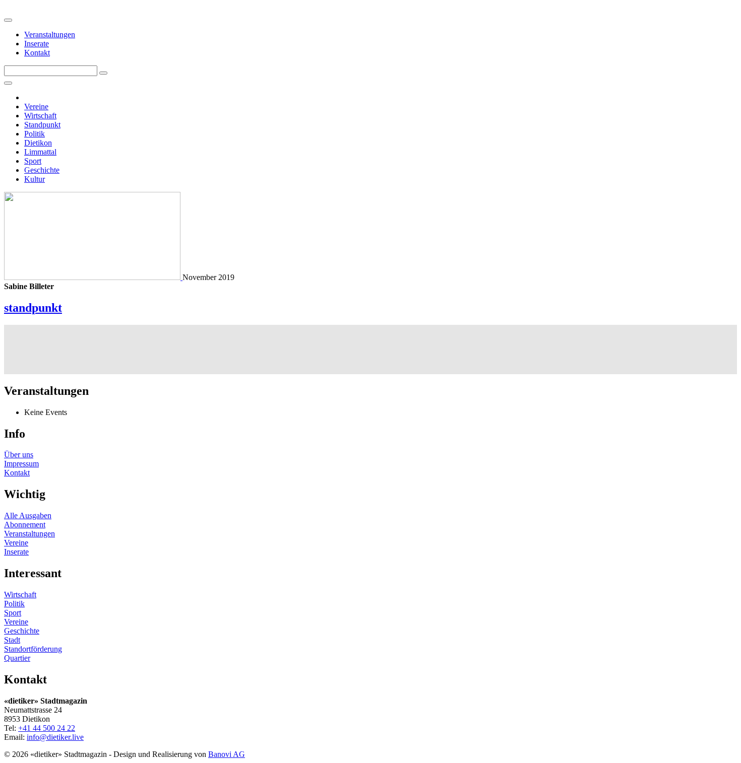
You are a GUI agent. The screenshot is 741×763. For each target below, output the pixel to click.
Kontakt (37, 52)
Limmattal (40, 152)
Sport (32, 161)
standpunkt (33, 307)
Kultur (34, 179)
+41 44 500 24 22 (46, 728)
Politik (34, 133)
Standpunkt (42, 124)
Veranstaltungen (49, 34)
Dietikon (38, 142)
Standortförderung (33, 649)
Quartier (17, 658)
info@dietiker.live (55, 737)
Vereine (36, 106)
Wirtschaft (40, 115)
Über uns (18, 454)
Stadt (12, 640)
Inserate (36, 43)
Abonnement (24, 524)
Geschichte (41, 170)
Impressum (21, 463)
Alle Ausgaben (27, 515)
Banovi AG (226, 754)
